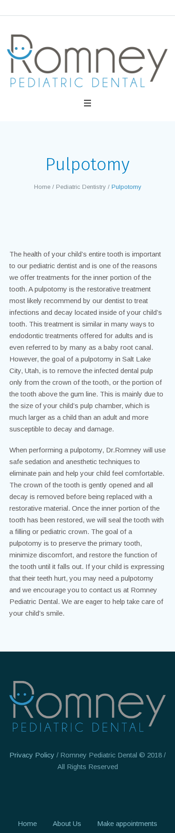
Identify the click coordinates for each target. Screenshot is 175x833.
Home (42, 186)
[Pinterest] (104, 793)
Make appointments (127, 823)
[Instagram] (86, 793)
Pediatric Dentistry (81, 186)
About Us (67, 823)
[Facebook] (69, 793)
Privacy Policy (32, 755)
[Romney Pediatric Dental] (87, 61)
